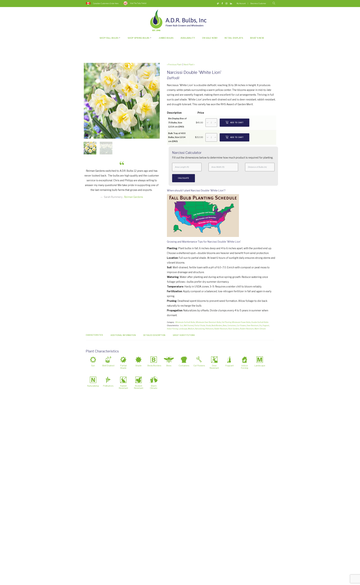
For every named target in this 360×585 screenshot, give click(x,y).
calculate (183, 178)
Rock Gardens (233, 329)
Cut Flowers (241, 325)
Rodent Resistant (247, 329)
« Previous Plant (174, 64)
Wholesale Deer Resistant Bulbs (208, 322)
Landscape (183, 329)
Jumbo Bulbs (166, 38)
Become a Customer (258, 3)
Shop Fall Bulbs (109, 38)
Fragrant (266, 325)
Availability (188, 38)
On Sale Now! (209, 38)
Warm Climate (260, 329)
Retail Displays (234, 38)
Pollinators (209, 329)
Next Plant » (189, 64)
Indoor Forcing (172, 329)
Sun (181, 325)
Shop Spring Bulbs (138, 38)
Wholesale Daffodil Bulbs (185, 322)
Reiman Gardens (133, 196)
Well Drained (189, 325)
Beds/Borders (217, 325)
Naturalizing (200, 329)
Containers (231, 325)
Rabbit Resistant (221, 329)
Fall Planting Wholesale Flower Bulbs (236, 322)
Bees (225, 325)
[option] (122, 101)
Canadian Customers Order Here (105, 3)
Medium (191, 329)
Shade (208, 325)
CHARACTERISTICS (94, 335)
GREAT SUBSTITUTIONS (184, 335)
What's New (257, 38)
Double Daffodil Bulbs (259, 322)
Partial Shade (199, 325)
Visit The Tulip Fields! (138, 3)
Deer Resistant (252, 325)
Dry (260, 325)
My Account (241, 3)
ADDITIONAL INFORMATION (123, 335)
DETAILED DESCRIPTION (154, 335)
